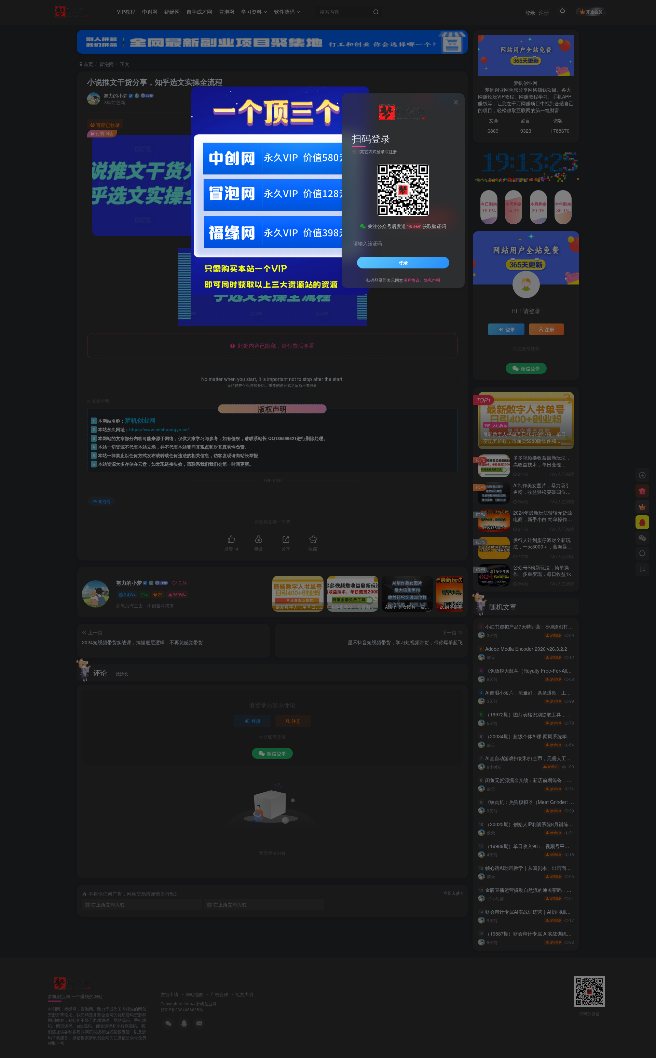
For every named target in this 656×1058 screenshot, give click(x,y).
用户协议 (411, 280)
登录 (403, 262)
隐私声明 (432, 280)
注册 (393, 151)
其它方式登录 (372, 151)
